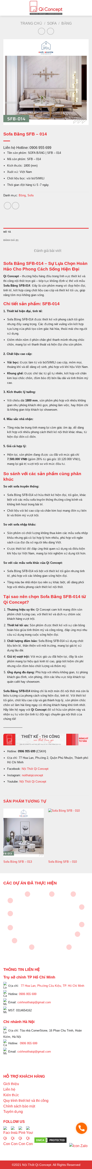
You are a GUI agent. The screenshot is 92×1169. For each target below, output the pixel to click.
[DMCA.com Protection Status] (50, 1140)
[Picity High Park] (27, 894)
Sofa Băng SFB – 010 (62, 861)
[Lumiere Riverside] (69, 947)
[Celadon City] (10, 900)
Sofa (52, 23)
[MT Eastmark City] (81, 907)
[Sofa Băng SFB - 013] (23, 833)
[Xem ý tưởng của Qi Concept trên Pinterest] (22, 1140)
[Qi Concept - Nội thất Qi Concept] (46, 8)
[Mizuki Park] (31, 947)
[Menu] (6, 7)
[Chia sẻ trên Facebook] (7, 205)
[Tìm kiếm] (87, 7)
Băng (66, 23)
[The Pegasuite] (81, 924)
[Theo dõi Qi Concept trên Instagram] (14, 1140)
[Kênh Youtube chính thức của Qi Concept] (29, 1140)
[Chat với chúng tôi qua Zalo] (78, 1146)
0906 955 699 (27, 994)
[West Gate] (73, 894)
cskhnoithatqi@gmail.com (34, 1002)
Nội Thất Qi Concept (35, 768)
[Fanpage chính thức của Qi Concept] (6, 1140)
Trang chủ (31, 23)
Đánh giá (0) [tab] (11, 240)
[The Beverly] (10, 913)
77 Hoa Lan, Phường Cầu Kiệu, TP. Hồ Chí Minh (52, 985)
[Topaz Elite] (51, 894)
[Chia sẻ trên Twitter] (15, 205)
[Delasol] (77, 934)
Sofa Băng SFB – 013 (17, 861)
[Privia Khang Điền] (10, 927)
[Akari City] (14, 940)
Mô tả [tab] (7, 232)
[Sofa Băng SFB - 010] (68, 833)
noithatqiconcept (32, 775)
